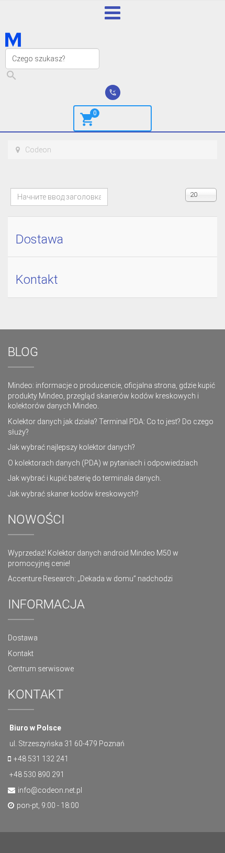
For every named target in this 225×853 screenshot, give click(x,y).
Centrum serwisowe (41, 668)
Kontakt (37, 279)
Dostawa (39, 239)
